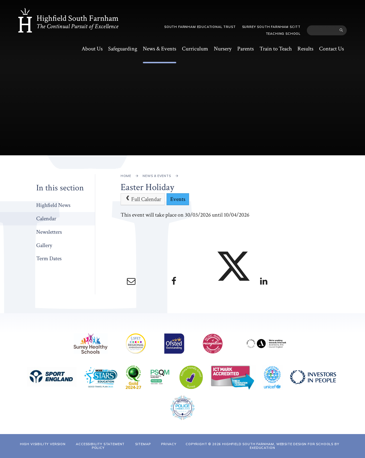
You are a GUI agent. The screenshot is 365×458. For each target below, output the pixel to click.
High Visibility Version (43, 444)
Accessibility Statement (100, 444)
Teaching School (283, 34)
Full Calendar (146, 199)
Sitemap (143, 444)
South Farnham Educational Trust (200, 27)
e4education (262, 448)
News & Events (157, 176)
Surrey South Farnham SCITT (271, 27)
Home (126, 176)
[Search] (341, 30)
